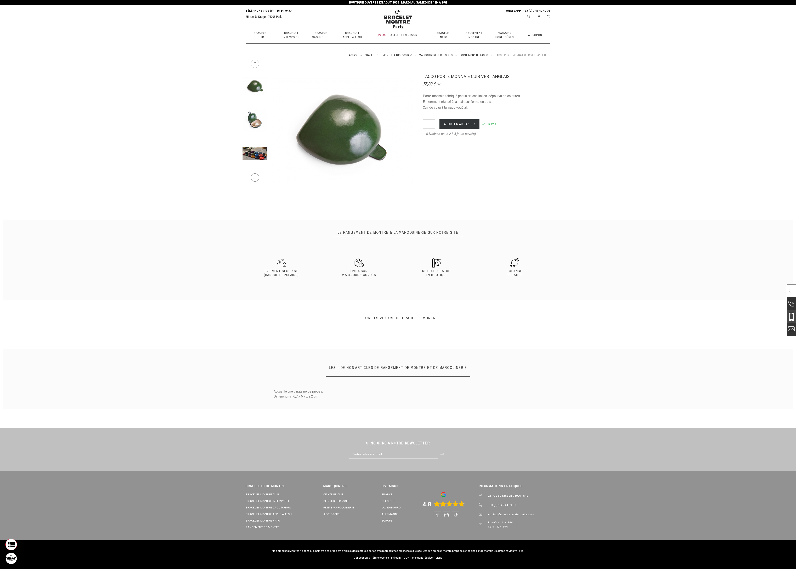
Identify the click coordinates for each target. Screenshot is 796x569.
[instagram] (446, 515)
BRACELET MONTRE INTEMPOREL (268, 501)
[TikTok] (455, 515)
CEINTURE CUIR (333, 494)
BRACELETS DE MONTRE (265, 486)
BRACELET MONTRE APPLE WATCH (269, 514)
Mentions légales (422, 557)
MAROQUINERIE (335, 486)
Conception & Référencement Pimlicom (377, 557)
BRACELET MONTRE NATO (263, 520)
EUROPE (387, 520)
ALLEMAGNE (390, 514)
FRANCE (387, 494)
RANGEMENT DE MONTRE (263, 527)
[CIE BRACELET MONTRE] (398, 20)
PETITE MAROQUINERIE (338, 507)
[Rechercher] (528, 16)
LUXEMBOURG (391, 507)
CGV (406, 557)
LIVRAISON (390, 486)
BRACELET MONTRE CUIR (262, 494)
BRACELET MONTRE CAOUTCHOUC (269, 507)
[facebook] (437, 515)
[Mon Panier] (548, 16)
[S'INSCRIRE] (539, 16)
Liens (439, 557)
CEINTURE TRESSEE (336, 501)
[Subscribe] (442, 454)
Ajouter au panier (459, 124)
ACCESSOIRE (332, 514)
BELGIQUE (388, 501)
